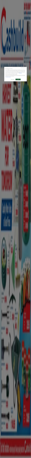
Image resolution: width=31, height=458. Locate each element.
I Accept (18, 79)
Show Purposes (12, 79)
